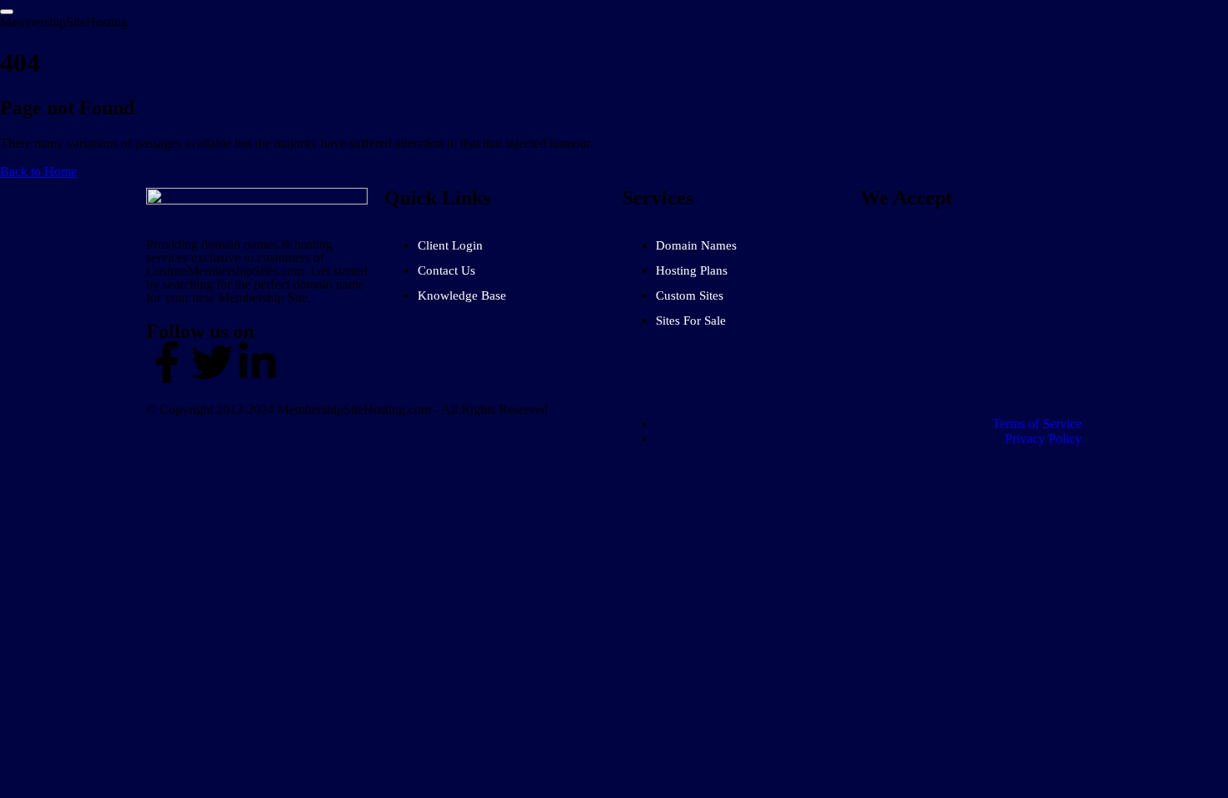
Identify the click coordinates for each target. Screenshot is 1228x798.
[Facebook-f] (167, 362)
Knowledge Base (462, 295)
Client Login (450, 245)
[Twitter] (212, 362)
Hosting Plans (692, 270)
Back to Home (38, 171)
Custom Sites (689, 295)
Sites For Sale (691, 320)
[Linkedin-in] (257, 362)
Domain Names (696, 245)
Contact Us (446, 270)
